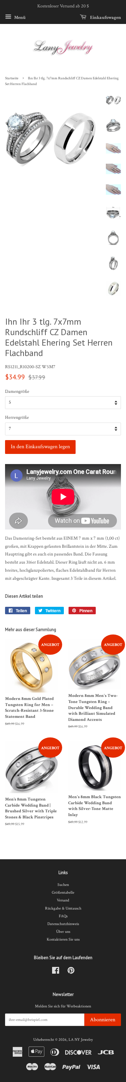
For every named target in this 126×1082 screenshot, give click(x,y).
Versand (63, 900)
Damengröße (17, 391)
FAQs (63, 916)
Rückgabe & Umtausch (63, 908)
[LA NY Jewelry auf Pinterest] (71, 972)
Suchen (63, 884)
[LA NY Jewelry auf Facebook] (55, 972)
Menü (19, 17)
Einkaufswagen (105, 17)
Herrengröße (17, 417)
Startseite (11, 78)
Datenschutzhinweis (63, 923)
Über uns (63, 931)
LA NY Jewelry (81, 1039)
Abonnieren (102, 1019)
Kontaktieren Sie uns (63, 939)
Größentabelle (63, 892)
